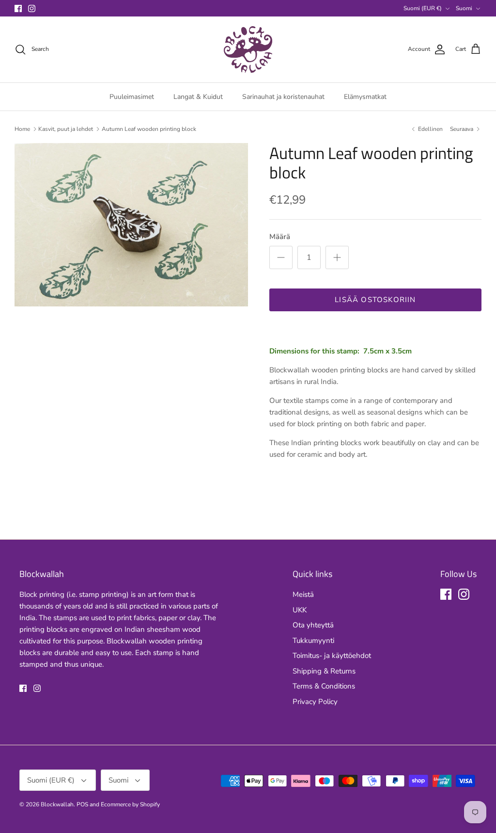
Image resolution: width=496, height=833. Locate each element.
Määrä (279, 236)
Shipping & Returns (324, 671)
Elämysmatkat (365, 96)
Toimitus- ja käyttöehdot (332, 655)
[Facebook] (18, 8)
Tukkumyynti (313, 640)
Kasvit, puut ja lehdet (65, 129)
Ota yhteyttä (313, 625)
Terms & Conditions (324, 686)
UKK (300, 610)
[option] (131, 224)
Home (22, 129)
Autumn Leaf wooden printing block (149, 129)
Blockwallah (57, 804)
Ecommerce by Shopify (130, 804)
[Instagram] (31, 8)
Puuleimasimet (131, 96)
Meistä (303, 594)
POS (82, 804)
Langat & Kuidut (198, 96)
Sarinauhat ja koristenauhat (283, 96)
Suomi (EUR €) (422, 8)
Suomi (464, 8)
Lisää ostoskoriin (375, 299)
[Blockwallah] (248, 49)
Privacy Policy (315, 701)
